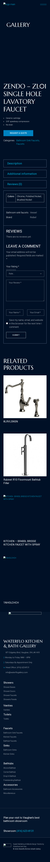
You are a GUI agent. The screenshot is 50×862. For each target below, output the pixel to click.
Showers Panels (10, 699)
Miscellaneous (9, 793)
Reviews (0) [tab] (14, 184)
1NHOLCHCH (11, 602)
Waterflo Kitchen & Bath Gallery (30, 849)
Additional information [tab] (22, 173)
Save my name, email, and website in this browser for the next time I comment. (26, 323)
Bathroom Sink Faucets (27, 140)
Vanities (6, 710)
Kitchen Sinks (8, 754)
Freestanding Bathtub (12, 780)
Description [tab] (14, 163)
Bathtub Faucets (10, 741)
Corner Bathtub (9, 772)
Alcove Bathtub (9, 768)
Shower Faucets (10, 695)
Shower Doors (9, 691)
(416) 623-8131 (25, 830)
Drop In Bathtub (9, 776)
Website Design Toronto (34, 844)
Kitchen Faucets (9, 737)
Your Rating (12, 266)
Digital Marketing (19, 844)
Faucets (20, 144)
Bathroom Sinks (10, 750)
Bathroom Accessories (12, 789)
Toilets (6, 719)
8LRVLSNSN (10, 421)
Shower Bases (9, 687)
